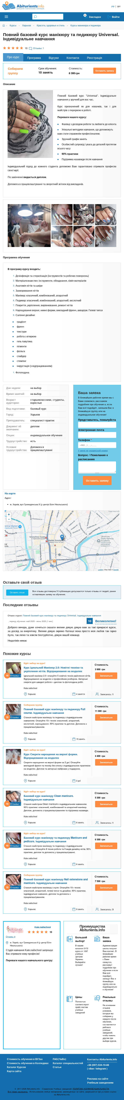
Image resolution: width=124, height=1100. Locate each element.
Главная (4, 25)
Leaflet (100, 569)
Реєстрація (94, 57)
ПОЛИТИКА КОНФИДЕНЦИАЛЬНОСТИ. (91, 1088)
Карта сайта (14, 1071)
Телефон (85, 440)
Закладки (95, 17)
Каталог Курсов (16, 1067)
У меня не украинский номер (93, 450)
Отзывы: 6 (10, 936)
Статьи (57, 1067)
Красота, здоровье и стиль (51, 25)
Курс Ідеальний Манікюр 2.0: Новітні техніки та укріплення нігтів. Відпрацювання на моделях (53, 669)
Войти (115, 17)
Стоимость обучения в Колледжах (28, 1063)
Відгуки (54, 57)
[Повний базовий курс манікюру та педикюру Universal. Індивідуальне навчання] (29, 225)
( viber (90, 1068)
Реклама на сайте (97, 1078)
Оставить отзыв (17, 592)
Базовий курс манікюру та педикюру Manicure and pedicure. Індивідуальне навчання (55, 839)
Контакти (73, 57)
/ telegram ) (101, 1068)
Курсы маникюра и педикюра (85, 25)
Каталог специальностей (68, 1063)
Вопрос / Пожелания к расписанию (93, 457)
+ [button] (9, 514)
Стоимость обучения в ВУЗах (25, 1059)
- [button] (9, 519)
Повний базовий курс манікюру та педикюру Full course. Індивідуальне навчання (54, 711)
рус (119, 6)
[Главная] (26, 6)
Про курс (13, 57)
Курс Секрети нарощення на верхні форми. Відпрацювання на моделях (51, 756)
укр (112, 6)
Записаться (106, 675)
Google (116, 569)
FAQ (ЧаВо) (59, 1059)
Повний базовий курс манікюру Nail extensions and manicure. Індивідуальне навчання (56, 881)
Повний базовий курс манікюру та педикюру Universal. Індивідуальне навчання (62, 615)
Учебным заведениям (100, 1082)
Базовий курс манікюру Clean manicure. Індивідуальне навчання (49, 797)
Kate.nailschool (42, 927)
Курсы (13, 25)
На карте (10, 493)
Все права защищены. (18, 1091)
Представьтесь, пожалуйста (97, 420)
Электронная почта (91, 430)
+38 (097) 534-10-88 (98, 1065)
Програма (34, 57)
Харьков (26, 25)
